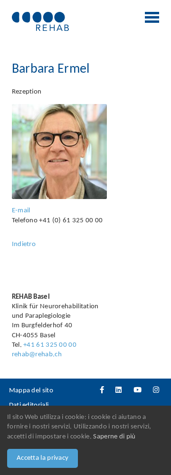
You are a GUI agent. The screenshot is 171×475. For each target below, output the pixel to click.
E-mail (21, 210)
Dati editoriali (29, 405)
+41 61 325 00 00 (49, 345)
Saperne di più (114, 436)
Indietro (24, 244)
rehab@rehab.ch (37, 354)
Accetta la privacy (42, 458)
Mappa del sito (31, 390)
